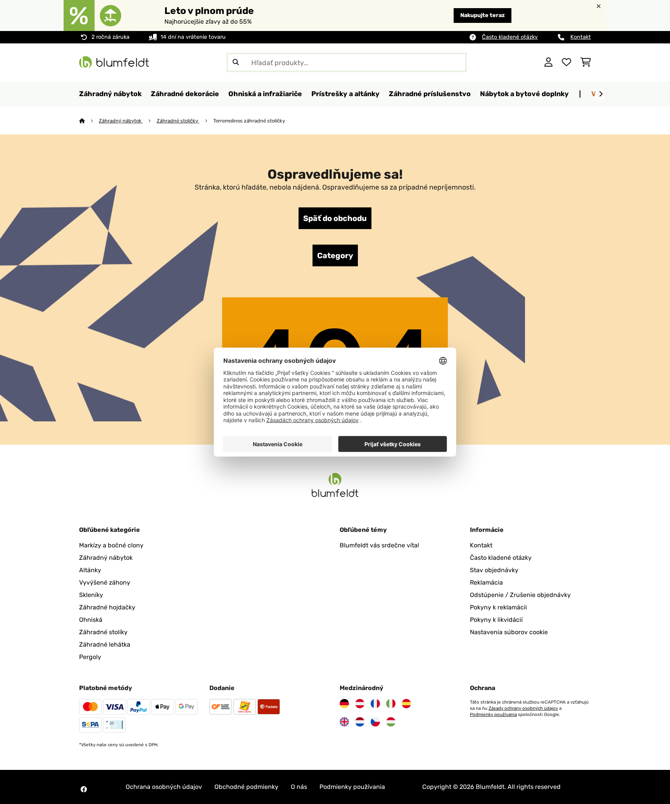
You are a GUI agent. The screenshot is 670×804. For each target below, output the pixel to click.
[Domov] (89, 121)
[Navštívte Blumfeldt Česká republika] (375, 721)
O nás (299, 786)
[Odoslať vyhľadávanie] (236, 62)
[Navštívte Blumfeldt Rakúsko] (359, 703)
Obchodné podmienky (246, 786)
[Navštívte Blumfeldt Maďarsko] (390, 721)
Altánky (90, 570)
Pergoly (90, 657)
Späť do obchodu (335, 218)
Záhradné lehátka (104, 644)
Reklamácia (486, 582)
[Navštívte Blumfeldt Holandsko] (359, 721)
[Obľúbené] (566, 62)
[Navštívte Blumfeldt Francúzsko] (375, 703)
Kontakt (580, 37)
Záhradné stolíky (103, 632)
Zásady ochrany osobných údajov (523, 708)
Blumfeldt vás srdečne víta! (379, 545)
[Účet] (548, 62)
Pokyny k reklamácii (498, 607)
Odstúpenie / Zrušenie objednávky (520, 595)
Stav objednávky (494, 570)
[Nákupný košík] (585, 62)
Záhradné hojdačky (107, 607)
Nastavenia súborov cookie (509, 632)
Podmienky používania (493, 714)
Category (335, 255)
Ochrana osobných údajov (164, 786)
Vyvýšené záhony (104, 582)
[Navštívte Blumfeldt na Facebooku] (83, 789)
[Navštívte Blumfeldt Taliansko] (390, 703)
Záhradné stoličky (178, 121)
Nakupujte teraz (482, 15)
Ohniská (90, 619)
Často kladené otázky (510, 37)
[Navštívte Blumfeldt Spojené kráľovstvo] (344, 721)
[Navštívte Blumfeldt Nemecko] (344, 703)
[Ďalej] (600, 94)
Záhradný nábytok (121, 121)
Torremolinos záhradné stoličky (249, 121)
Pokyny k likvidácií (496, 619)
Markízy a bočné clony (111, 545)
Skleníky (91, 595)
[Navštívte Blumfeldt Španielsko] (406, 703)
